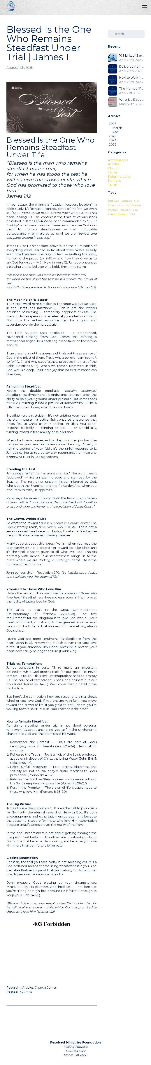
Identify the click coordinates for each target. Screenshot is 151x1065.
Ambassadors (118, 160)
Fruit (136, 200)
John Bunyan (133, 205)
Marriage (113, 209)
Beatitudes (113, 200)
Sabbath (122, 214)
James (52, 987)
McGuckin (125, 209)
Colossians (126, 200)
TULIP (112, 185)
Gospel (111, 205)
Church (40, 987)
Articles (27, 987)
